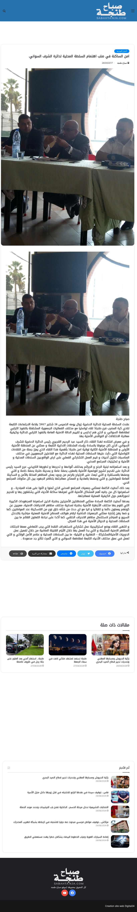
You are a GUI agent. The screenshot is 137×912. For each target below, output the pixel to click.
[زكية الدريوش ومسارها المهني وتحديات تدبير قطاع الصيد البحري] (110, 644)
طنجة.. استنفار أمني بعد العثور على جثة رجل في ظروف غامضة (25, 660)
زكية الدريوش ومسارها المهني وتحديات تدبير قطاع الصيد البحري (112, 660)
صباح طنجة (122, 63)
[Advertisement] (68, 32)
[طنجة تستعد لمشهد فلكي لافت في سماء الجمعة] (68, 644)
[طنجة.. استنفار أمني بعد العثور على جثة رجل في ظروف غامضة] (25, 644)
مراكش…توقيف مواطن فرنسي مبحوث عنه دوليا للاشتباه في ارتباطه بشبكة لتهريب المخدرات (60, 822)
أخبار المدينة (122, 51)
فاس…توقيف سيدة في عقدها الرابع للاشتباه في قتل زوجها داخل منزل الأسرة (67, 792)
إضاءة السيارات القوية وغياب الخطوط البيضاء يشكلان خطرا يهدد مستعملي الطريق (65, 837)
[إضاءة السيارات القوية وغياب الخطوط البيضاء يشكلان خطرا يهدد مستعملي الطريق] (120, 841)
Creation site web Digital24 (119, 906)
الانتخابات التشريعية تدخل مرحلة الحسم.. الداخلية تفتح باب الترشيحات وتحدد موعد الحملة (64, 807)
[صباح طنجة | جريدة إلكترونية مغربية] (111, 10)
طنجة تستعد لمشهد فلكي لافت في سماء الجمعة (68, 660)
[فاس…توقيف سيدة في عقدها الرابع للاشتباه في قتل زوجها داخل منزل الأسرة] (120, 797)
